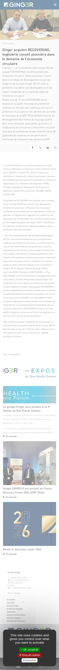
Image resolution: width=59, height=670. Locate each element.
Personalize (29, 660)
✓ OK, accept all (29, 649)
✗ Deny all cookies (29, 655)
